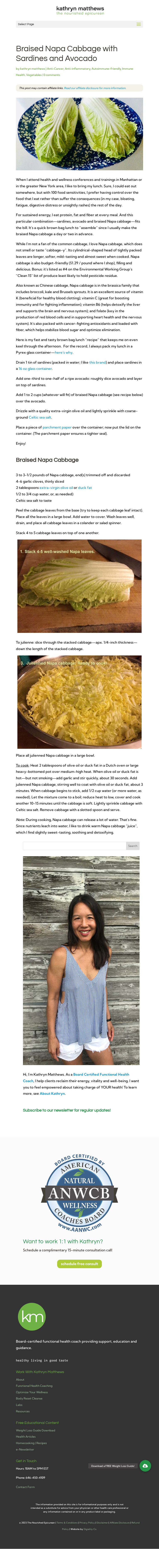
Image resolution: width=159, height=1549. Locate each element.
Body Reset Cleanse (29, 1398)
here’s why (63, 352)
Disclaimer (102, 1522)
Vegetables (34, 75)
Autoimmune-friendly (106, 69)
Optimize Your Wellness (32, 1392)
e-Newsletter (25, 1449)
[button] (145, 1466)
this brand (97, 362)
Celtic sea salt (40, 417)
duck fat (85, 487)
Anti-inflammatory (77, 69)
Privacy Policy (87, 1522)
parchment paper (57, 427)
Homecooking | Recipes (31, 1443)
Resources (23, 1411)
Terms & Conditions (67, 1522)
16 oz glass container (35, 368)
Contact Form (25, 1487)
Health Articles (26, 1436)
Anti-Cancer (55, 69)
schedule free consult (79, 1263)
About (20, 1379)
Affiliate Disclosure (120, 1522)
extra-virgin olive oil (56, 487)
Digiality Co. (90, 1529)
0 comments (51, 75)
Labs (19, 1405)
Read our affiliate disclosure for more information (94, 88)
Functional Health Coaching (34, 1386)
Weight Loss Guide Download (35, 1430)
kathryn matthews (32, 69)
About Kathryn (52, 1093)
